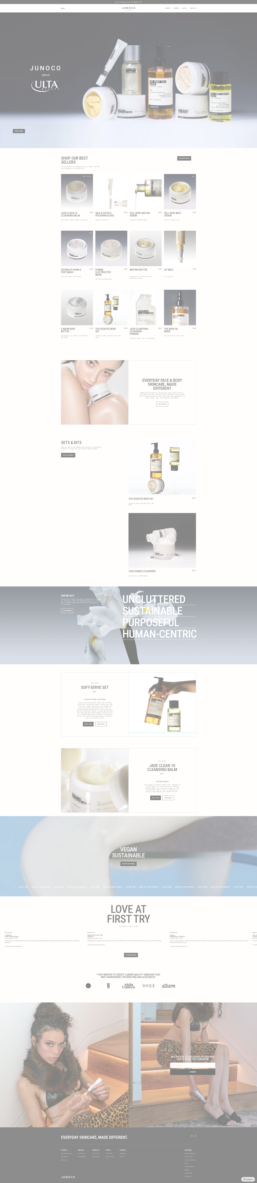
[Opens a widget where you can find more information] (248, 1179)
